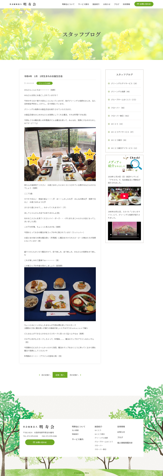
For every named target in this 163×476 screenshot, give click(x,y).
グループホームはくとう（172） (124, 99)
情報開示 (75, 434)
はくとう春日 (100, 434)
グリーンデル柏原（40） (121, 91)
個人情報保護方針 (125, 442)
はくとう (98, 430)
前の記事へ (46, 375)
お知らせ (106, 4)
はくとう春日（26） (119, 140)
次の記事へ (74, 375)
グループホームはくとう (104, 441)
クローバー (99, 445)
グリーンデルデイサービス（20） (124, 83)
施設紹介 (96, 4)
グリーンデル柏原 (101, 438)
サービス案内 (83, 4)
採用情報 (126, 4)
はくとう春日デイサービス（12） (124, 148)
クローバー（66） (118, 107)
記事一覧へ (60, 375)
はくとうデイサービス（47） (122, 132)
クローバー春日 (100, 449)
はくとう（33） (117, 124)
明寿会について (68, 4)
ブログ (116, 4)
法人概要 (75, 430)
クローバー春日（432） (120, 115)
